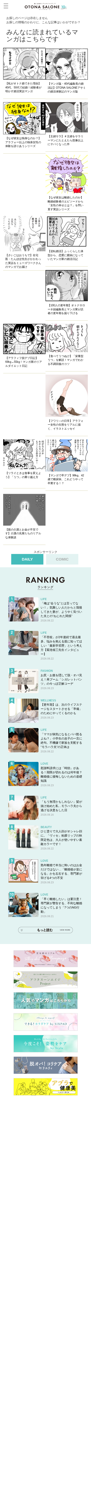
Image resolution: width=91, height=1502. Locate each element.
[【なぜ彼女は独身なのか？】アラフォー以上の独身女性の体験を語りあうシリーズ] (24, 118)
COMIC (62, 559)
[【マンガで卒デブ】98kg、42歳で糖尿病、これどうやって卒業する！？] (67, 455)
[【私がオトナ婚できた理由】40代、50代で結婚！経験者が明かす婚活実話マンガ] (24, 64)
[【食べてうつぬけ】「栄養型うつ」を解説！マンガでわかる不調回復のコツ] (67, 338)
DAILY (27, 559)
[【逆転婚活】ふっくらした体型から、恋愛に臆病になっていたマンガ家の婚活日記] (67, 231)
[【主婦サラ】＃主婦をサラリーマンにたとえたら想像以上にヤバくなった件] (67, 117)
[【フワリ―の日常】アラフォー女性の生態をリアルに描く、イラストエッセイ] (67, 396)
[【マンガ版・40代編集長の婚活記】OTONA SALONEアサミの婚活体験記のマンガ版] (67, 64)
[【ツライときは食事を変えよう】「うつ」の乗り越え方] (24, 454)
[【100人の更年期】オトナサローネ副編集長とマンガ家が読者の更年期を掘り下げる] (67, 285)
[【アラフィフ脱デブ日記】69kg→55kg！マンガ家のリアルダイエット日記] (24, 339)
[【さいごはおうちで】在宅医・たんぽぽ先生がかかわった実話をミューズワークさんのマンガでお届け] (24, 233)
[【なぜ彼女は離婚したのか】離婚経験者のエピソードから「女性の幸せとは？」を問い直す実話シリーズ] (67, 174)
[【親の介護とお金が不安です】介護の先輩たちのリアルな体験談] (24, 510)
